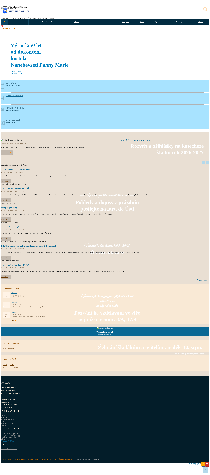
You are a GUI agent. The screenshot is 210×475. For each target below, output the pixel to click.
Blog (2, 421)
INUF (142, 22)
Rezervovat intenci (7, 419)
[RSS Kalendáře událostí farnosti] (203, 464)
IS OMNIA (77, 459)
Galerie (3, 425)
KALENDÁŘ (15, 368)
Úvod (3, 415)
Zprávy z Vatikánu (7, 441)
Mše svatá (14, 293)
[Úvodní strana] (4, 22)
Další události (8, 320)
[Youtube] (207, 464)
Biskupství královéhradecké (10, 435)
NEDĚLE (6, 368)
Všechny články (202, 280)
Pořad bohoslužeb (7, 423)
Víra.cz (3, 439)
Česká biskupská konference (11, 433)
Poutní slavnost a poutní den (135, 140)
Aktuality (77, 22)
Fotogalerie (125, 22)
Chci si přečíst (8, 349)
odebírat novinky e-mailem (91, 459)
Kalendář (200, 22)
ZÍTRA (12, 365)
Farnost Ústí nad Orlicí (9, 449)
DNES (5, 365)
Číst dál (6, 152)
